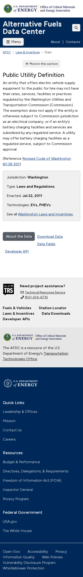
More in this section (44, 64)
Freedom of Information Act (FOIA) (32, 480)
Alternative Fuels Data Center (32, 28)
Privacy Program (16, 499)
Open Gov (11, 551)
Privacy (61, 551)
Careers (9, 439)
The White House (17, 531)
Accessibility (37, 551)
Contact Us (12, 430)
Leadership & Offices (20, 411)
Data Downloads (56, 313)
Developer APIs (16, 319)
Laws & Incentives (28, 52)
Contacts (73, 42)
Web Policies (52, 557)
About (55, 42)
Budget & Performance (21, 462)
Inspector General (18, 489)
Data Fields (46, 244)
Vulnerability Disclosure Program (29, 562)
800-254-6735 (36, 297)
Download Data (50, 236)
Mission (9, 421)
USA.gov (10, 521)
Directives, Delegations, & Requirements (35, 471)
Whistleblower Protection (23, 568)
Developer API (17, 251)
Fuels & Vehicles (17, 308)
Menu (15, 41)
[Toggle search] (76, 27)
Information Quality (19, 557)
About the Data (19, 236)
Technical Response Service (45, 292)
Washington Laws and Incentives (45, 214)
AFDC (7, 52)
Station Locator (53, 308)
